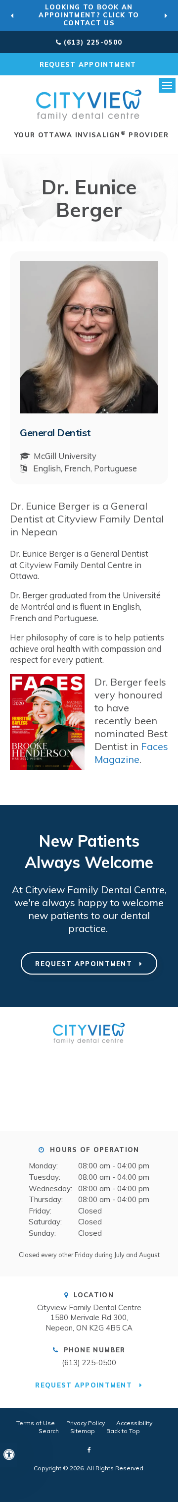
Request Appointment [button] (89, 64)
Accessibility (134, 1423)
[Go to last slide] (12, 15)
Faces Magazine (131, 752)
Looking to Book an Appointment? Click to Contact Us (89, 15)
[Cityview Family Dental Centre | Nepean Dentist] (89, 1047)
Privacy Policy (85, 1423)
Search (49, 1431)
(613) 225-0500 (93, 42)
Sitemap (82, 1431)
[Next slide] (165, 15)
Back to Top (123, 1431)
